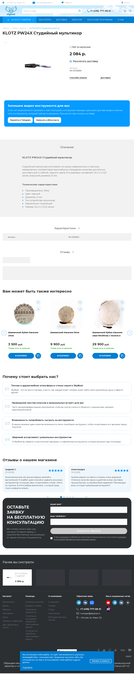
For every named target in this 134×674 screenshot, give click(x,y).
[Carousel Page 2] (64, 497)
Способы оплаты (78, 78)
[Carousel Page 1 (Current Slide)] (61, 497)
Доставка (105, 78)
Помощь (30, 596)
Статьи (51, 609)
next (86, 497)
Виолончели (8, 602)
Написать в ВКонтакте (47, 120)
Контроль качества (34, 602)
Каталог (7, 596)
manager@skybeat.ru (44, 3)
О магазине (53, 602)
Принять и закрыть (101, 661)
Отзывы (51, 606)
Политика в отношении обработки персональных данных (32, 621)
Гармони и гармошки (12, 621)
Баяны (6, 606)
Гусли (5, 617)
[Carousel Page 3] (67, 497)
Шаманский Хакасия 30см (64, 332)
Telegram (68, 3)
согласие (63, 537)
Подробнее (27, 667)
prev (48, 497)
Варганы (7, 609)
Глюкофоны (8, 613)
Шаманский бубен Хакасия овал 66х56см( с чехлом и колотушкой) (107, 335)
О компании (55, 596)
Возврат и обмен (34, 606)
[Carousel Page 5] (73, 497)
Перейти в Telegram (20, 120)
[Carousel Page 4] (70, 497)
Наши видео (54, 613)
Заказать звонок (89, 531)
